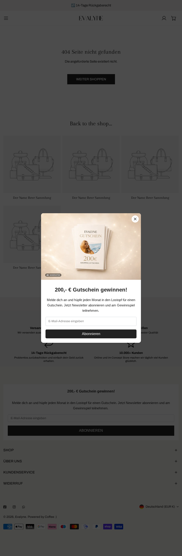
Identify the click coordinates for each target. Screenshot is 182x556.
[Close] (135, 219)
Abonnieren (91, 334)
